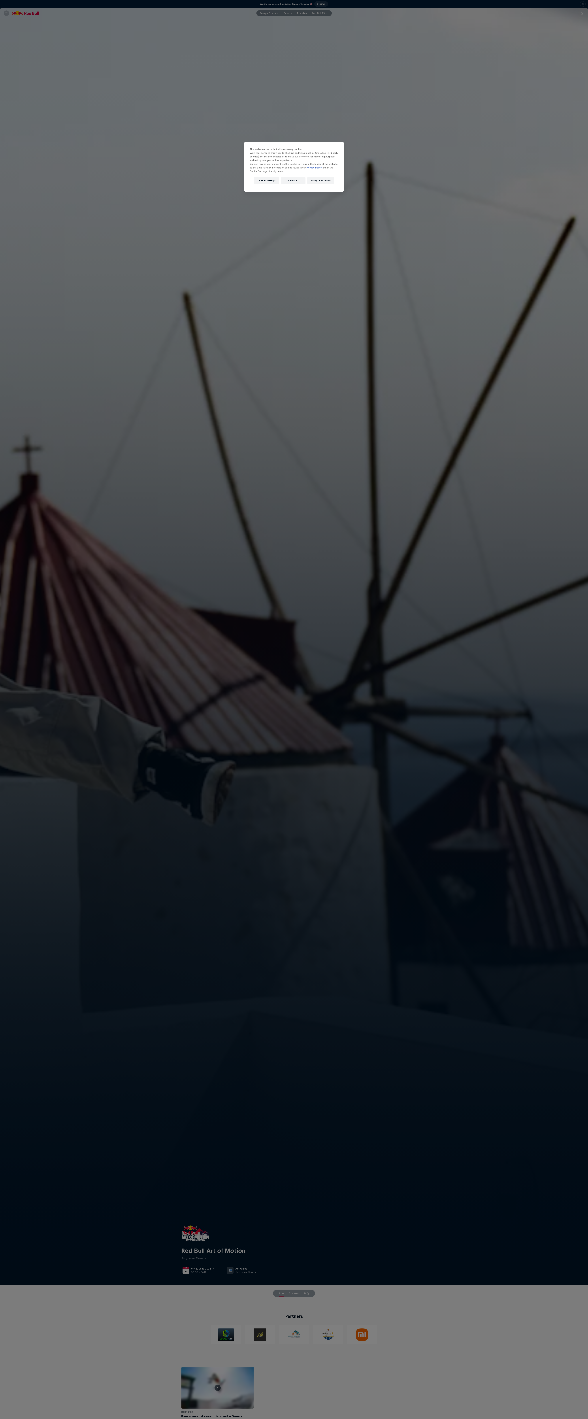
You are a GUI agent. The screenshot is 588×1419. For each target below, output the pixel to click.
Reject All (293, 180)
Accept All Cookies (321, 180)
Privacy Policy (314, 167)
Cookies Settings (266, 180)
